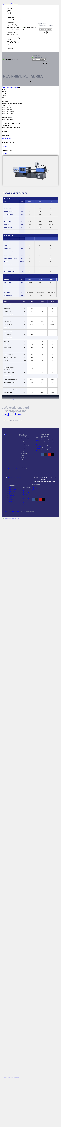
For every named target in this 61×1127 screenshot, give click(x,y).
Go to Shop (4, 153)
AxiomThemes (6, 421)
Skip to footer (14, 4)
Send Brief (4, 146)
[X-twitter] (52, 454)
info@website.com (6, 138)
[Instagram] (45, 454)
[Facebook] (42, 454)
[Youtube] (49, 454)
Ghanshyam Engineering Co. (11, 468)
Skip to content (6, 4)
